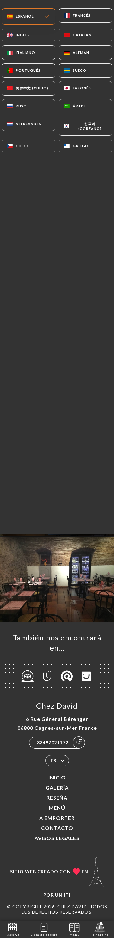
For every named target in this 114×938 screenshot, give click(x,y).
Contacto (57, 828)
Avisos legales (57, 838)
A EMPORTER (57, 818)
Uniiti (63, 895)
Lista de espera (44, 934)
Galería (57, 787)
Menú (57, 808)
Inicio (57, 777)
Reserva (12, 934)
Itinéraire (100, 934)
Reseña (57, 798)
